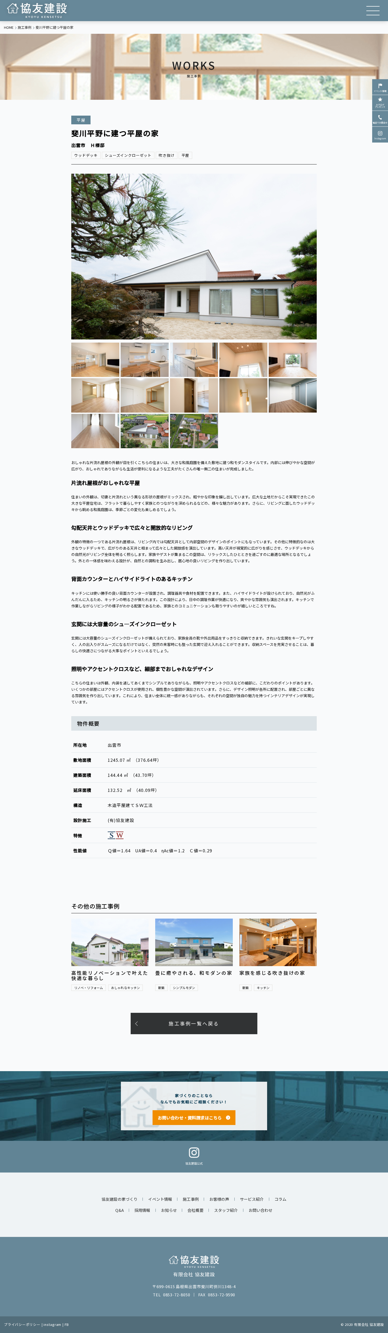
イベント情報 (380, 90)
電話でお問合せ (380, 122)
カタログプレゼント (380, 105)
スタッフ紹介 (226, 1210)
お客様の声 (219, 1199)
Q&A (119, 1210)
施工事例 (24, 27)
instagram (52, 1324)
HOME (8, 27)
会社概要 (195, 1210)
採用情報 (142, 1210)
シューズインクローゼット (128, 155)
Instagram (380, 138)
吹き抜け (166, 155)
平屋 (186, 155)
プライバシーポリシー (22, 1324)
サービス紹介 (252, 1199)
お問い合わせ (261, 1210)
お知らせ (169, 1210)
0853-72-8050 (176, 1294)
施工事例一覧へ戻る (194, 1023)
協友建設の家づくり (120, 1199)
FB (67, 1324)
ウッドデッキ (86, 155)
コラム (280, 1199)
